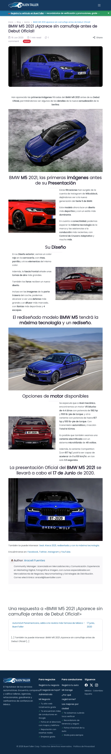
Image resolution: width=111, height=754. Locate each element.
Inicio (10, 22)
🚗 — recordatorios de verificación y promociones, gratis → (54, 13)
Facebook (32, 551)
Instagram (53, 551)
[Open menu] (99, 5)
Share (99, 37)
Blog (19, 22)
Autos (27, 22)
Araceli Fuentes (34, 560)
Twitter (43, 551)
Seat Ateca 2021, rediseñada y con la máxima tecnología (53, 612)
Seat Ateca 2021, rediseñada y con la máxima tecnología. (69, 545)
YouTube (65, 551)
